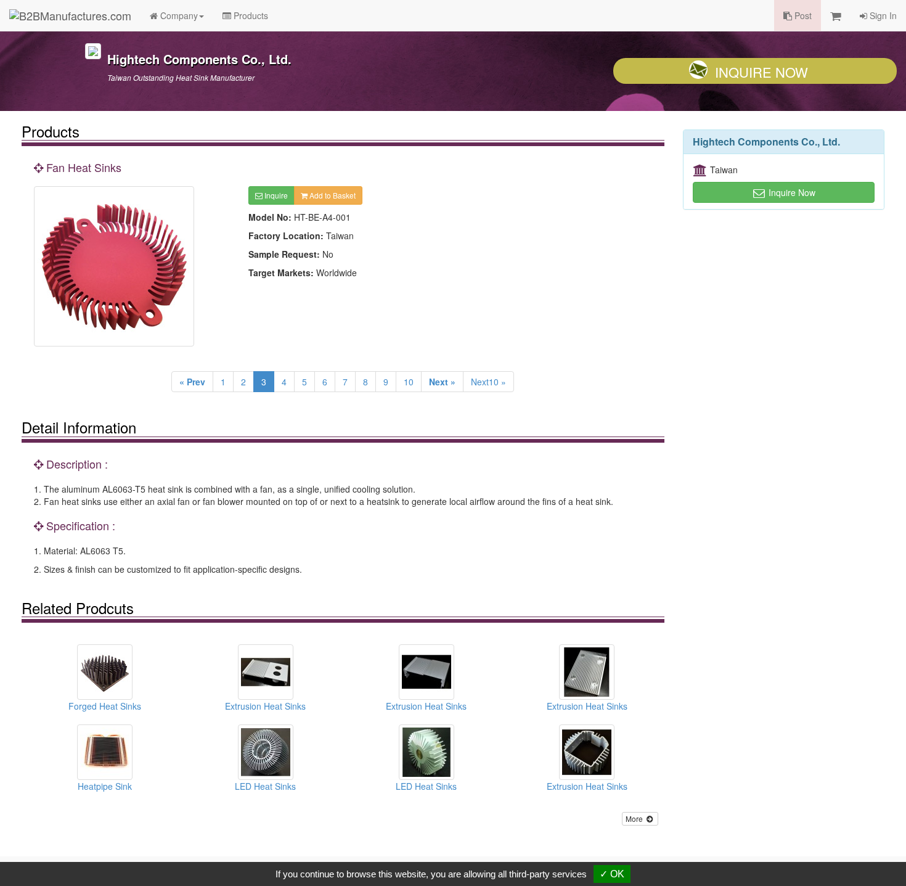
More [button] (635, 818)
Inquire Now (761, 71)
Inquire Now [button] (790, 192)
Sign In (882, 15)
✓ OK (612, 874)
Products (249, 15)
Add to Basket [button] (332, 195)
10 (409, 381)
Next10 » (488, 381)
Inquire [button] (275, 195)
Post (802, 15)
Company (178, 15)
